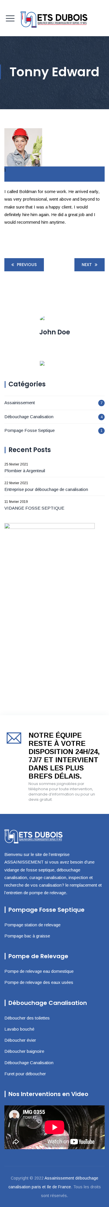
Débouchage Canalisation (28, 416)
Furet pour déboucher (25, 1073)
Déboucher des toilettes (27, 1017)
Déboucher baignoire (24, 1051)
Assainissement (19, 402)
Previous (27, 265)
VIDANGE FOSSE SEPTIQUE (34, 508)
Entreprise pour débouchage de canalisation (46, 489)
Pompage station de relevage (32, 924)
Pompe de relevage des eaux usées (38, 982)
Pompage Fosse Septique (29, 430)
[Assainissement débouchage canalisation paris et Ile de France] (55, 18)
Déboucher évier (20, 1040)
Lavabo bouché (19, 1029)
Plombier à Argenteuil (24, 470)
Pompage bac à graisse (27, 935)
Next (87, 265)
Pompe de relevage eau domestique (39, 971)
